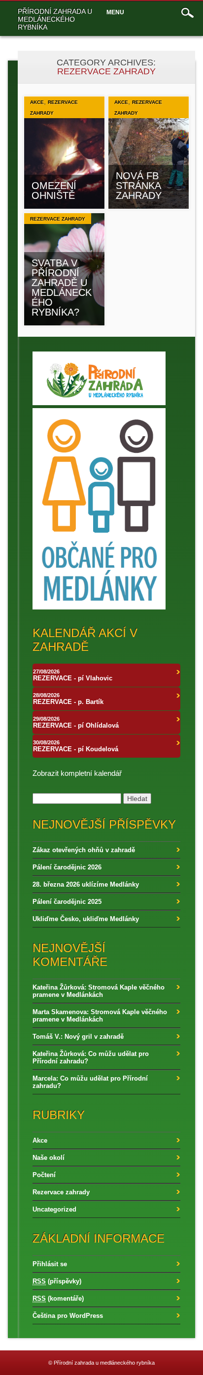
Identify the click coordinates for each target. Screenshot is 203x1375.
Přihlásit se (50, 1264)
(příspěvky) (57, 1281)
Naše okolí (49, 1157)
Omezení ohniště (54, 190)
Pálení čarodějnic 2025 (67, 901)
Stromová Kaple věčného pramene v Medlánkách (99, 991)
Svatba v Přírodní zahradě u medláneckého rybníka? (62, 287)
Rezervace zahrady (57, 219)
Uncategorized (54, 1209)
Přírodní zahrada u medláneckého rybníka (55, 19)
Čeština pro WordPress (68, 1315)
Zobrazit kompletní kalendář (77, 773)
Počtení (44, 1175)
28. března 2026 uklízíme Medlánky (86, 884)
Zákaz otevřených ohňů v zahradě (84, 850)
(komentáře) (58, 1298)
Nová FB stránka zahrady (139, 185)
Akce (37, 102)
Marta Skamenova (60, 1012)
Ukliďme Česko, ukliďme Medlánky (86, 919)
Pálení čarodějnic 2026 (67, 867)
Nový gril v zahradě (94, 1036)
